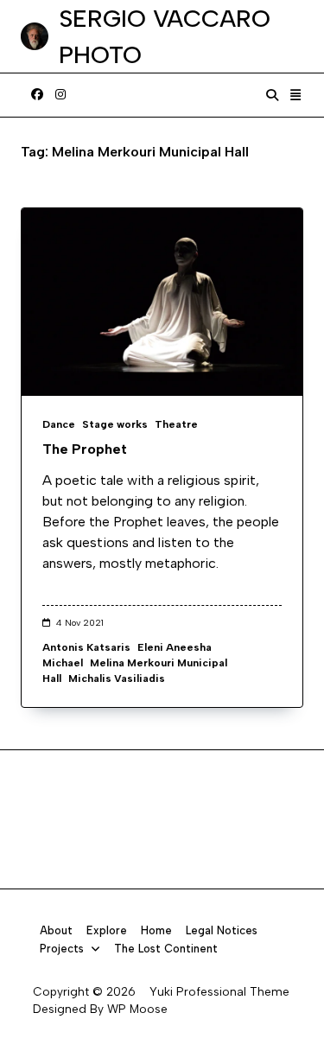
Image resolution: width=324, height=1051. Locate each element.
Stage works (115, 424)
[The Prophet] (162, 302)
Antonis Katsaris (86, 647)
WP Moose (137, 1009)
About (56, 930)
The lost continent (166, 948)
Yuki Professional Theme (219, 991)
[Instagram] (60, 95)
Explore (106, 930)
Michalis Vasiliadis (116, 678)
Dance (58, 424)
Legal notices (221, 930)
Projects (62, 948)
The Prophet (84, 449)
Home (156, 930)
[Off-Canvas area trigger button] (296, 95)
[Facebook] (37, 95)
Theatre (176, 424)
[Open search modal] (272, 95)
